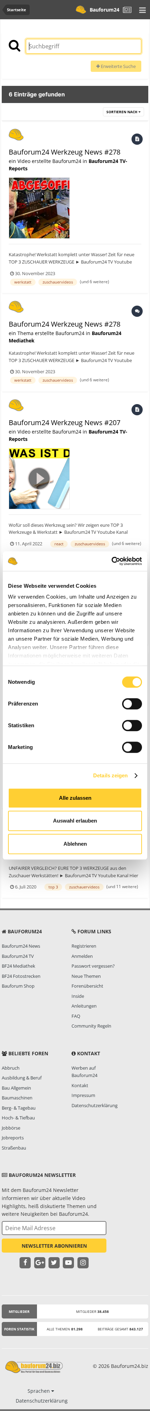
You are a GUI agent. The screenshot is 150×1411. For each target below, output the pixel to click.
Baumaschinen (17, 1098)
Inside (78, 996)
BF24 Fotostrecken (21, 976)
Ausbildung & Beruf (22, 1078)
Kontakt (80, 1085)
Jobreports (13, 1137)
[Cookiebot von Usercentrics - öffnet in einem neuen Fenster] (111, 561)
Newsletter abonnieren (54, 1245)
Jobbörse (11, 1128)
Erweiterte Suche (118, 66)
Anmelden (82, 956)
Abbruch (11, 1068)
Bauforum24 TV (18, 956)
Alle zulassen (75, 798)
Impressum (83, 1095)
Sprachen (39, 1391)
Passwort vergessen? (93, 966)
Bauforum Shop (18, 986)
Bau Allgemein (16, 1088)
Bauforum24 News (21, 946)
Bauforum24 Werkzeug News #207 (64, 422)
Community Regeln (91, 1026)
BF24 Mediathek (18, 966)
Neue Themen (86, 976)
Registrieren (84, 946)
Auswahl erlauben (75, 821)
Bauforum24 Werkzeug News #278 (64, 152)
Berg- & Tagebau (19, 1108)
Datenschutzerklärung (95, 1105)
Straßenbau (14, 1148)
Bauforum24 (104, 9)
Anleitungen (84, 1006)
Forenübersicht (87, 986)
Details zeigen (110, 775)
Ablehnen (75, 844)
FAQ (76, 1016)
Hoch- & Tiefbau (18, 1118)
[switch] (132, 703)
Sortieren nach (122, 111)
